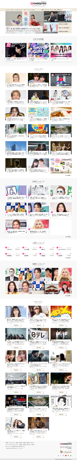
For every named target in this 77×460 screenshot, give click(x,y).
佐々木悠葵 (26, 249)
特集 (43, 9)
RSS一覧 (33, 444)
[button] (74, 52)
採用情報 (24, 442)
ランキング (47, 9)
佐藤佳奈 (43, 255)
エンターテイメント (18, 9)
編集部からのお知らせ (30, 442)
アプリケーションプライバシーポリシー (11, 444)
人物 (55, 9)
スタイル (12, 9)
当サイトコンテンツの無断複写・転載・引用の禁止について (15, 446)
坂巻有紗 (60, 255)
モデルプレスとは (12, 442)
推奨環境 (20, 442)
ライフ (28, 9)
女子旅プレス (59, 9)
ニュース (7, 9)
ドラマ (51, 9)
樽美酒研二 (9, 255)
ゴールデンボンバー (62, 250)
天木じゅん (9, 249)
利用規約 (17, 442)
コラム (25, 9)
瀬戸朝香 (26, 255)
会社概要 (6, 442)
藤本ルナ (43, 249)
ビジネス (33, 9)
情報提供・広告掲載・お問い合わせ (25, 444)
